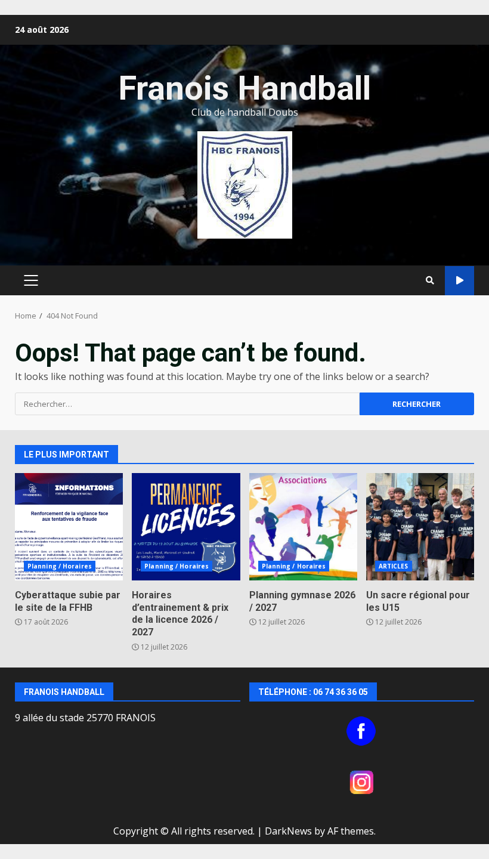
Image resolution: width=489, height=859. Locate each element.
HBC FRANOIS (459, 280)
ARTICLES (393, 566)
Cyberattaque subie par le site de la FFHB (69, 526)
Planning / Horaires (59, 566)
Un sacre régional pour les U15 (420, 526)
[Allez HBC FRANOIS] (362, 731)
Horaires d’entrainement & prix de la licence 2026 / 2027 (186, 526)
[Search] (430, 280)
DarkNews (288, 831)
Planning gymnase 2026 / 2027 (303, 526)
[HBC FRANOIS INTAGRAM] (362, 782)
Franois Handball (244, 88)
